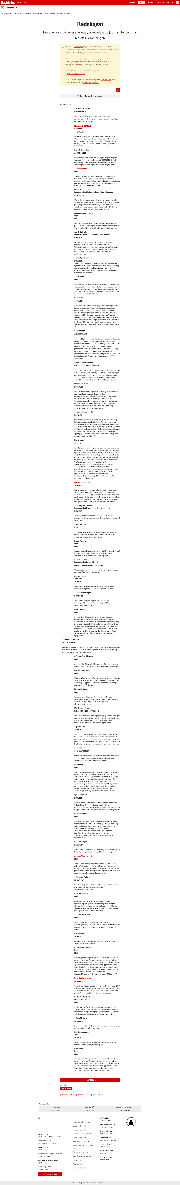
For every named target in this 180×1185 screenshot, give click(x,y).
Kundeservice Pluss (80, 1130)
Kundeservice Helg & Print (82, 1134)
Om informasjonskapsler (82, 1156)
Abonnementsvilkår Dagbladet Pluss (84, 1147)
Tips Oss (151, 2)
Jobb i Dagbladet (79, 1138)
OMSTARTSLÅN (90, 1107)
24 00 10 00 (42, 1150)
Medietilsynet (43, 1169)
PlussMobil (56, 1107)
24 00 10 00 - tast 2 (45, 1156)
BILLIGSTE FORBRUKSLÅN (124, 1107)
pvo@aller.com (106, 80)
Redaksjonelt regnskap (81, 1122)
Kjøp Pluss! (163, 2)
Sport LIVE (21, 2)
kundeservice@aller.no (91, 83)
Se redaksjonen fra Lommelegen (91, 96)
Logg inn (131, 2)
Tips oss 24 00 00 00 (50, 1174)
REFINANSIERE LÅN (124, 1110)
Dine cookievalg (79, 1168)
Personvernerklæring (80, 1152)
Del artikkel (89, 1080)
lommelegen (66, 1088)
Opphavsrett (77, 1164)
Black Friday (90, 1110)
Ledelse (76, 1118)
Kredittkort (56, 1110)
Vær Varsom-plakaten (81, 1142)
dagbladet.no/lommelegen (76, 74)
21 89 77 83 (42, 1163)
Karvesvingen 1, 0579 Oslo (48, 1143)
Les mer (68, 13)
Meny (173, 2)
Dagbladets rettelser (80, 1126)
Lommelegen (11, 7)
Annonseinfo (77, 1160)
